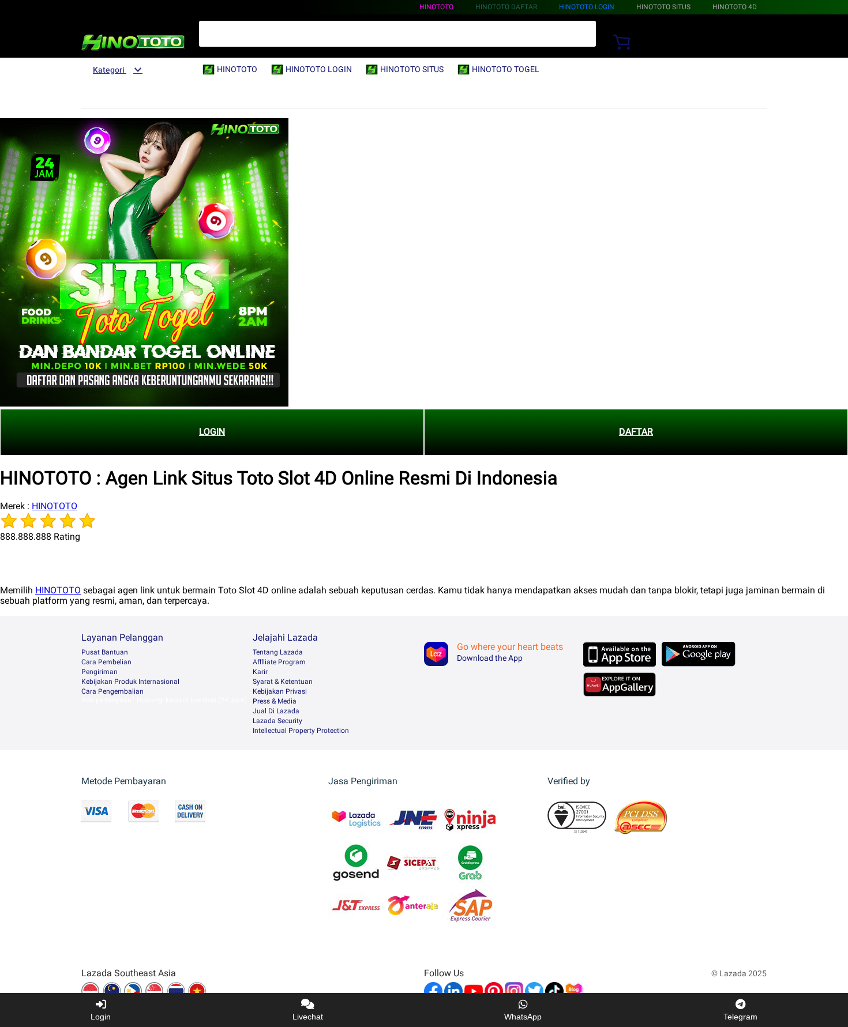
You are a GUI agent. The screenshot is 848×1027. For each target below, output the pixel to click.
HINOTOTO (436, 7)
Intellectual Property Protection (301, 731)
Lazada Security (277, 721)
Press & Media (275, 701)
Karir (260, 672)
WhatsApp (523, 1016)
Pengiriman (99, 672)
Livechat (307, 1016)
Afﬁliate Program (279, 662)
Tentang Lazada (278, 652)
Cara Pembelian (106, 662)
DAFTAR (636, 431)
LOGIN (212, 431)
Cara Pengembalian (112, 691)
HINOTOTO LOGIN (586, 7)
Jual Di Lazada (276, 711)
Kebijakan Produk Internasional (130, 682)
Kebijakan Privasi (280, 691)
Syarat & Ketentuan (283, 682)
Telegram (740, 1016)
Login (101, 1016)
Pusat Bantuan (104, 652)
